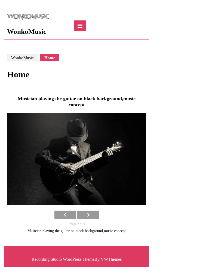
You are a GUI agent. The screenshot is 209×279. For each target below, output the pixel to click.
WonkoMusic (26, 31)
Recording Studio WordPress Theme (63, 259)
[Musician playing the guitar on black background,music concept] (76, 159)
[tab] (80, 25)
